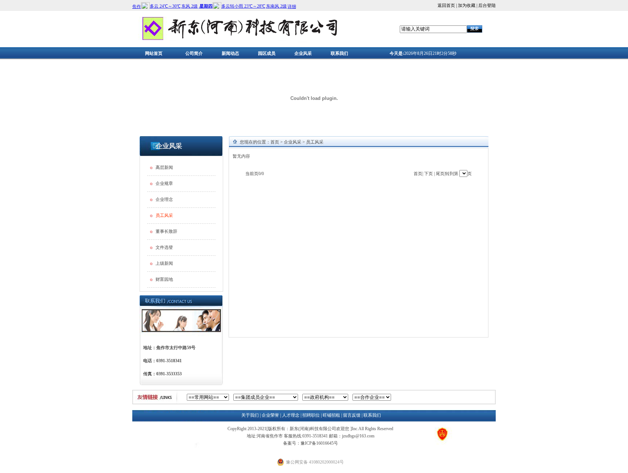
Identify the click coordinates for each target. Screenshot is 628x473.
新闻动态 (230, 53)
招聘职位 (311, 415)
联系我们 (339, 53)
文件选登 (164, 247)
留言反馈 (352, 415)
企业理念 (164, 199)
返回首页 (446, 5)
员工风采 (314, 142)
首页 (274, 142)
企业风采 (303, 53)
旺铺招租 (331, 415)
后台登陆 (487, 5)
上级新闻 (164, 263)
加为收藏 (466, 5)
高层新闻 (164, 167)
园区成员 (266, 53)
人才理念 (290, 415)
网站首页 (153, 53)
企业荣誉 (270, 415)
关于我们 (250, 415)
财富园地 (164, 279)
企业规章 (164, 183)
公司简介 (194, 53)
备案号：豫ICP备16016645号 (310, 443)
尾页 (440, 173)
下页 (428, 173)
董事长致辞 (166, 231)
